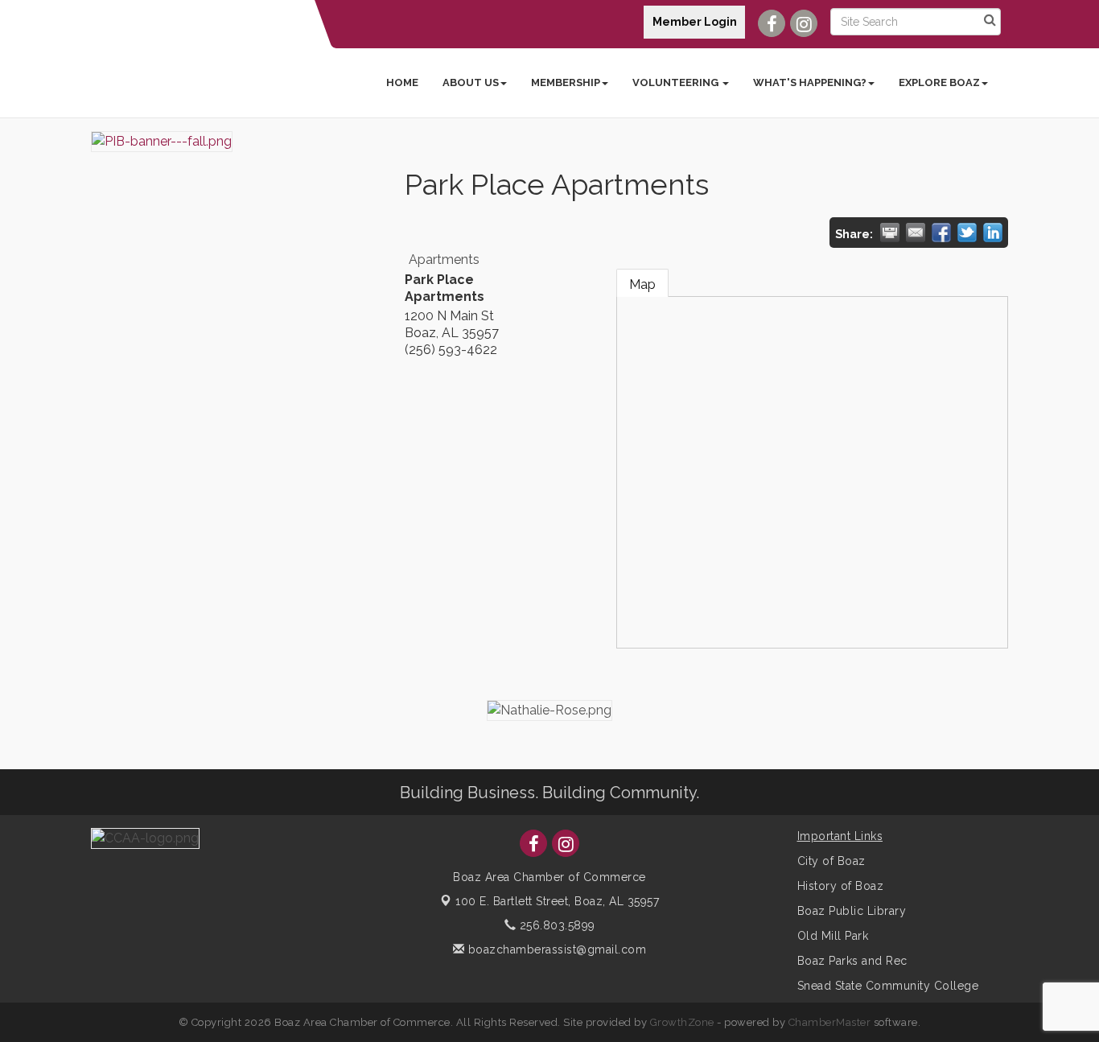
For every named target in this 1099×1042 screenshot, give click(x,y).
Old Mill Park (833, 935)
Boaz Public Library (852, 910)
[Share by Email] (915, 232)
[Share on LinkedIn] (992, 232)
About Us (470, 82)
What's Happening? (809, 82)
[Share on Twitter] (967, 232)
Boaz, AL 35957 (557, 901)
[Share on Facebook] (941, 232)
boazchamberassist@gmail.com (555, 949)
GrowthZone (682, 1022)
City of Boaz (831, 861)
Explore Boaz (939, 82)
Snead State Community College (888, 985)
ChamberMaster (829, 1022)
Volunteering (676, 82)
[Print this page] (889, 232)
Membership (565, 82)
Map (642, 284)
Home (402, 82)
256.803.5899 (555, 925)
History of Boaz (840, 885)
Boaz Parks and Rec (852, 960)
